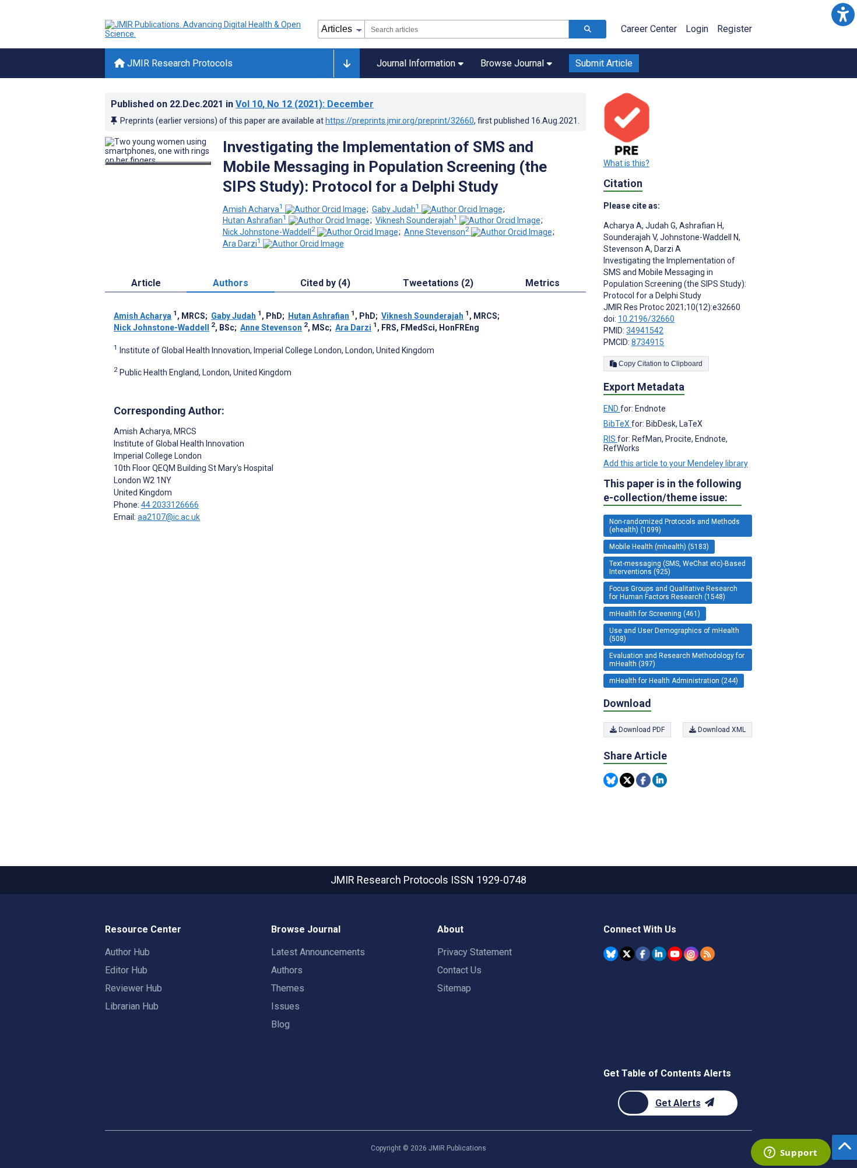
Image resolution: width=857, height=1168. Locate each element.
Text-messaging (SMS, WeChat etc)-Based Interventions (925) (677, 568)
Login (697, 28)
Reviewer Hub (133, 988)
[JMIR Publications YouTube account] (675, 954)
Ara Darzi (242, 243)
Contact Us (459, 970)
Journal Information (416, 63)
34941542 (644, 330)
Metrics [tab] (542, 283)
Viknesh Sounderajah (416, 220)
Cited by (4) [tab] (325, 283)
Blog (280, 1024)
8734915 (647, 342)
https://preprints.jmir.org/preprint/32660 (399, 120)
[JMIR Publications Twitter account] (627, 954)
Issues (285, 1006)
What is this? (626, 163)
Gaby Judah (396, 209)
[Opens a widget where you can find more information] (790, 1153)
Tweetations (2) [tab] (438, 283)
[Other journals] (346, 64)
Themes (287, 988)
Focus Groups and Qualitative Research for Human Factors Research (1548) (673, 593)
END (611, 408)
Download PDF (641, 730)
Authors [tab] (230, 283)
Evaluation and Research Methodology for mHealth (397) (676, 660)
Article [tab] (146, 283)
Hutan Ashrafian (255, 220)
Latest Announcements (318, 952)
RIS (610, 439)
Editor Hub (126, 970)
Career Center (649, 28)
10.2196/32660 (646, 318)
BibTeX (617, 423)
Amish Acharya (253, 209)
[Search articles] (587, 29)
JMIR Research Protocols (179, 63)
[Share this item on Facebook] (643, 780)
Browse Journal (512, 63)
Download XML (721, 730)
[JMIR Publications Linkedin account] (659, 954)
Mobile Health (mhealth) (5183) (659, 547)
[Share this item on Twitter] (627, 780)
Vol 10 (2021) (305, 104)
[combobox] (466, 29)
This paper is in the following (672, 490)
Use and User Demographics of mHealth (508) (674, 635)
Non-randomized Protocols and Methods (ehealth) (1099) (674, 526)
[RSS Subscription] (707, 954)
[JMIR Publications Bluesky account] (610, 954)
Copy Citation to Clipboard (660, 364)
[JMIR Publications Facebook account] (642, 954)
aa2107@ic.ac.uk (169, 517)
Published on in (242, 104)
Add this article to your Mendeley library (675, 463)
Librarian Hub (132, 1006)
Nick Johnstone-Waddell (269, 232)
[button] (843, 14)
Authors (287, 970)
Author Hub (127, 952)
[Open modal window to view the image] (158, 163)
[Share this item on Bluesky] (610, 780)
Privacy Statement (474, 952)
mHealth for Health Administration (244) (673, 681)
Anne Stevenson (436, 232)
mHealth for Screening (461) (654, 614)
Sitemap (454, 988)
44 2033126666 (170, 504)
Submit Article (604, 63)
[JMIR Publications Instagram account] (691, 954)
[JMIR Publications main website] (204, 29)
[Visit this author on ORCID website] (325, 209)
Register (734, 28)
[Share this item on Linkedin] (659, 780)
